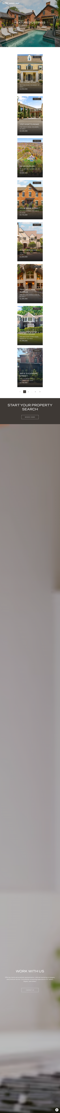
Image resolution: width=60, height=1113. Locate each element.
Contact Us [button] (30, 990)
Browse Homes (30, 417)
